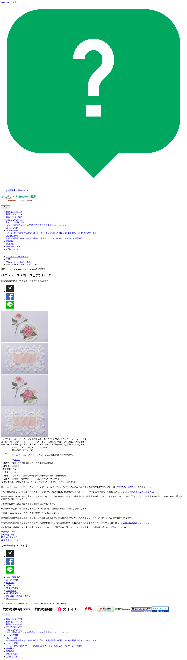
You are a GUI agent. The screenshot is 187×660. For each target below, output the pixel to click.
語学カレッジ (46, 238)
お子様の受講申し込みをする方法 (138, 492)
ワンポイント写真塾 (73, 238)
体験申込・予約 (8, 535)
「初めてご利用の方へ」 (126, 487)
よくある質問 (12, 228)
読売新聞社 (11, 591)
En (6, 2)
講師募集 (10, 244)
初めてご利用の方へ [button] (15, 220)
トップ (9, 254)
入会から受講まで (29, 225)
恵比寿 (27, 233)
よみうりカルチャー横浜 (17, 256)
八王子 (47, 233)
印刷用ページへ (10, 540)
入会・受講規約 (13, 225)
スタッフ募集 (12, 588)
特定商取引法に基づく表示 (18, 596)
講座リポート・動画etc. (29, 238)
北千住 (40, 233)
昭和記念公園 (56, 233)
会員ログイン (21, 190)
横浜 (74, 233)
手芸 (8, 259)
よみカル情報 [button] (12, 236)
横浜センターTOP (14, 214)
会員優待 (48, 225)
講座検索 (10, 241)
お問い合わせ (12, 249)
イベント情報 (12, 238)
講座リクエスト (13, 246)
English (11, 2)
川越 (94, 233)
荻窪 (21, 233)
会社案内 (10, 583)
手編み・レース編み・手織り (19, 262)
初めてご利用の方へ (15, 222)
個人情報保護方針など (16, 593)
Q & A (40, 225)
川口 (81, 233)
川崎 (69, 233)
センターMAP (12, 233)
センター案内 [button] (12, 230)
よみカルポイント (60, 225)
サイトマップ (12, 599)
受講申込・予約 (8, 532)
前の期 (17, 460)
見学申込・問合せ (11, 537)
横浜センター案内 (14, 217)
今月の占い (58, 238)
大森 (65, 233)
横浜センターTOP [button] (14, 212)
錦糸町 (33, 233)
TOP (3, 2)
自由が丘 (88, 233)
